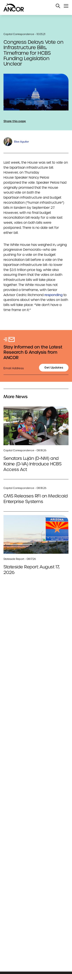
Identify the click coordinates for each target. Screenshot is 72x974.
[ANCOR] (32, 7)
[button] (58, 5)
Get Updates (53, 367)
